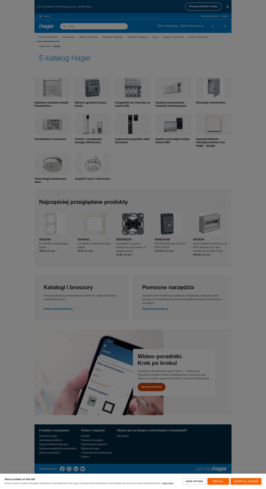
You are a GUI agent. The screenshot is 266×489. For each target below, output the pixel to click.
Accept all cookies (246, 481)
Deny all (218, 481)
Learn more (167, 483)
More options (194, 481)
